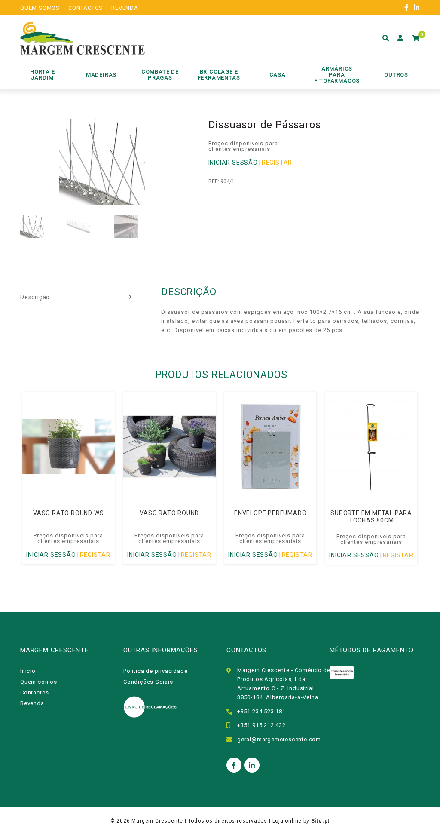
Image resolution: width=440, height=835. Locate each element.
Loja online (287, 821)
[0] (416, 38)
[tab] (79, 297)
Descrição (35, 297)
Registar (277, 162)
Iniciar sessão (233, 162)
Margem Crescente (157, 821)
